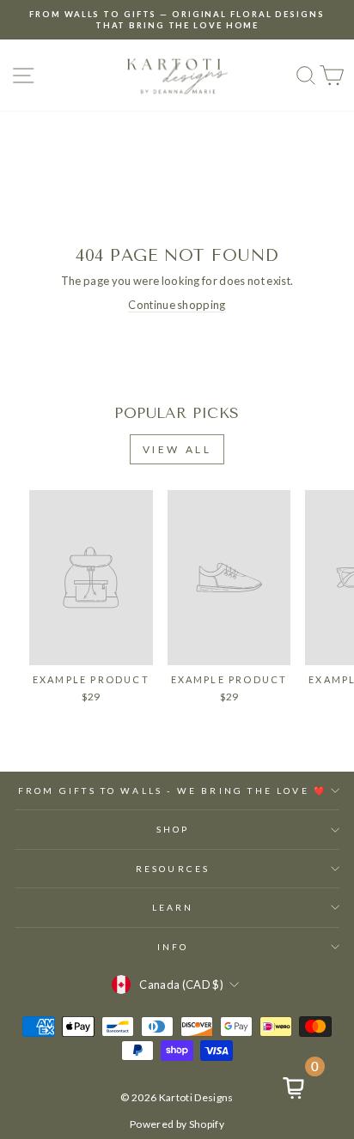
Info (172, 947)
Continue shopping (176, 305)
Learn (172, 907)
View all (177, 449)
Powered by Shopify (177, 1124)
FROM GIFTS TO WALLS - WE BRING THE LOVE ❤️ (172, 790)
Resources (173, 868)
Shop (172, 829)
